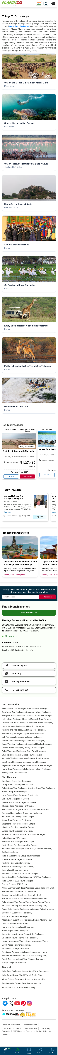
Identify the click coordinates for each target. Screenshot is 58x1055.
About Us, (29, 979)
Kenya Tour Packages (19, 26)
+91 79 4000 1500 (33, 646)
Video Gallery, (8, 979)
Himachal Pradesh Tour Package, (37, 719)
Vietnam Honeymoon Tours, (14, 955)
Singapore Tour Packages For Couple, (18, 824)
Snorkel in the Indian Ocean (19, 123)
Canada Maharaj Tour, (37, 955)
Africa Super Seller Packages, (15, 930)
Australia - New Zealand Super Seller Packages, (23, 934)
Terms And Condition (12, 1028)
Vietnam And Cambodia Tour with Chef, (19, 891)
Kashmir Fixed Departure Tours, (16, 863)
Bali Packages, (8, 737)
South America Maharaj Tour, (15, 959)
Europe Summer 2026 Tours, (14, 884)
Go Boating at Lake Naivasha (19, 285)
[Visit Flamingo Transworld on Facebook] (5, 1003)
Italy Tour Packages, (36, 740)
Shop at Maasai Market (16, 244)
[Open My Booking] (45, 3)
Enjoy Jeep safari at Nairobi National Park (26, 325)
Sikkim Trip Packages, (35, 726)
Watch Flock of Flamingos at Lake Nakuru (26, 163)
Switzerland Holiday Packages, (38, 744)
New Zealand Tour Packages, (37, 758)
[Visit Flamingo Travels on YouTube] (17, 1003)
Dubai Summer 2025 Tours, (14, 838)
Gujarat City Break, (43, 848)
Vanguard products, (37, 959)
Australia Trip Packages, (12, 758)
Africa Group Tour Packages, (15, 791)
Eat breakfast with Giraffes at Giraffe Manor (27, 366)
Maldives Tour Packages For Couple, (18, 841)
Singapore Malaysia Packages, (28, 737)
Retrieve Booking (27, 987)
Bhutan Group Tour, (41, 809)
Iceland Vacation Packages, (14, 740)
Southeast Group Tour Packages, (16, 781)
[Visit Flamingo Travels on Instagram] (29, 1003)
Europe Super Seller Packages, (15, 916)
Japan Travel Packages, (33, 733)
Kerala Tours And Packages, (14, 708)
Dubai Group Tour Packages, (14, 788)
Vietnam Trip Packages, (12, 733)
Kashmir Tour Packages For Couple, (18, 866)
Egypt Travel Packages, (12, 762)
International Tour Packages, (35, 971)
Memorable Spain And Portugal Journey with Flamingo (13, 498)
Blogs (40, 975)
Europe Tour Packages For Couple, (17, 831)
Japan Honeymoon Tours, (13, 941)
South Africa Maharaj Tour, (35, 905)
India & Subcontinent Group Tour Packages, (21, 856)
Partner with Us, (34, 983)
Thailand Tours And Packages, (39, 715)
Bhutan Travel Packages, (38, 708)
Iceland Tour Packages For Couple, (17, 859)
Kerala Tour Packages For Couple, (17, 809)
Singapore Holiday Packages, (38, 712)
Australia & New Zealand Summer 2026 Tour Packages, (26, 877)
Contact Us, (39, 979)
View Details (27, 476)
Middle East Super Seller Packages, (17, 920)
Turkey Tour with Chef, (12, 895)
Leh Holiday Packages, (12, 719)
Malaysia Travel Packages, (13, 715)
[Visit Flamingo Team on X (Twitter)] (11, 1003)
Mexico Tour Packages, (32, 755)
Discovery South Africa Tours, (15, 923)
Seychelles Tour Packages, (14, 765)
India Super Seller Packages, (42, 909)
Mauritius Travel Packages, (34, 762)
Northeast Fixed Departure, (35, 898)
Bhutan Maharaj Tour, (42, 920)
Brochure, (19, 979)
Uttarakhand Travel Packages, (15, 723)
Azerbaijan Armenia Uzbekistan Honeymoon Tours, (24, 952)
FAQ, (24, 983)
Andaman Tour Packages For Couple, (18, 848)
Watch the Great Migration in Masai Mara (26, 82)
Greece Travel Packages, (13, 748)
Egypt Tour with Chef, (31, 895)
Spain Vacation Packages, (13, 744)
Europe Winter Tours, (41, 902)
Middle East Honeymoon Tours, (16, 948)
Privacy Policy (30, 1025)
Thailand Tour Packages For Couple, (18, 806)
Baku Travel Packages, (36, 751)
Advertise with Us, (10, 987)
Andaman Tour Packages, (34, 730)
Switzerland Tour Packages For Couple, (19, 802)
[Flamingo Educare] (27, 1014)
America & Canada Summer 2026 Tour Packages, (24, 834)
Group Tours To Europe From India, (17, 784)
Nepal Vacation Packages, (13, 726)
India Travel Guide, (10, 975)
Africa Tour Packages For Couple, (17, 820)
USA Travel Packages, (11, 755)
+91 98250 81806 (16, 646)
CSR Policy (45, 1028)
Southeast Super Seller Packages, (17, 913)
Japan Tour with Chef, (44, 888)
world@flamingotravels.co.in (20, 650)
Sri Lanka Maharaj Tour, (12, 905)
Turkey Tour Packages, (34, 748)
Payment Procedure (11, 1025)
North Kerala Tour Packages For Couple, (19, 845)
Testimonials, (8, 983)
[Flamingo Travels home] (12, 3)
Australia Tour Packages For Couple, (18, 816)
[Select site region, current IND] (39, 3)
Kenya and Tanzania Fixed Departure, (18, 927)
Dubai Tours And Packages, (14, 751)
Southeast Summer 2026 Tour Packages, (20, 873)
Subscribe (48, 597)
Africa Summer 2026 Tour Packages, (18, 888)
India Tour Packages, (11, 971)
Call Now (11, 476)
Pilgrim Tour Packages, (28, 938)
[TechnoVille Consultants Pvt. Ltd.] (10, 1014)
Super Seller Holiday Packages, (15, 909)
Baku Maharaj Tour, (10, 902)
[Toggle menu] (53, 3)
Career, (18, 983)
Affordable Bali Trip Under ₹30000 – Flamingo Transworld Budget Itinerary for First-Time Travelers (20, 563)
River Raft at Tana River (16, 406)
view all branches (29, 613)
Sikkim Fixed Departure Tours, (15, 870)
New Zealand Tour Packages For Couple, (20, 795)
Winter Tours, (25, 902)
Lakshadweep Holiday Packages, (36, 769)
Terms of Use (31, 1028)
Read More (7, 512)
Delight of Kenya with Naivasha (18, 451)
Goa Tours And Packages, (13, 712)
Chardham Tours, (9, 938)
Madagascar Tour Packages (14, 772)
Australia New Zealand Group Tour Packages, (22, 813)
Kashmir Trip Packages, (12, 730)
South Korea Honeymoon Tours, (16, 945)
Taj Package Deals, (10, 852)
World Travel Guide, (28, 975)
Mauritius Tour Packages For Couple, (18, 827)
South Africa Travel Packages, (39, 765)
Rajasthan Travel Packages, (41, 723)
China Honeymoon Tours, (36, 941)
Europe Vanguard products (14, 962)
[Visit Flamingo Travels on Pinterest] (23, 1003)
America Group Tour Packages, (41, 788)
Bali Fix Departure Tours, (12, 898)
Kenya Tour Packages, (12, 769)
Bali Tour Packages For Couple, (16, 799)
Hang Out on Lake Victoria (18, 204)
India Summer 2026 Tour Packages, (17, 881)
